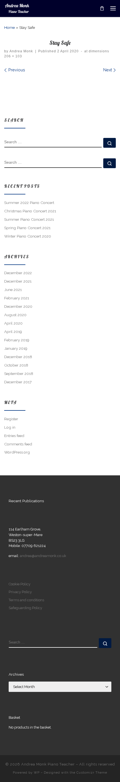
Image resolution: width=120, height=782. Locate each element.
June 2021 (13, 289)
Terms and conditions (26, 600)
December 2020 (18, 306)
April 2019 (13, 331)
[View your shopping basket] (101, 8)
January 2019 (15, 348)
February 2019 (16, 340)
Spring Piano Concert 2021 (27, 228)
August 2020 (15, 315)
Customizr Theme (91, 772)
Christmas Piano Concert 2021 (30, 211)
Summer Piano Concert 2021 (29, 219)
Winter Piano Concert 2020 (27, 236)
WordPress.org (17, 452)
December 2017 (18, 382)
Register (11, 419)
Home (9, 27)
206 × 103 (13, 56)
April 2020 (13, 323)
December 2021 (18, 281)
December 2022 (18, 273)
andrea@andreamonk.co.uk (43, 556)
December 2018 (18, 356)
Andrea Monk (21, 51)
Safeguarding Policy (25, 608)
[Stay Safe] (60, 91)
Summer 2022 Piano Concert (29, 202)
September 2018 (18, 373)
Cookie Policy (19, 584)
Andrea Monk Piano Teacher (48, 764)
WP (37, 772)
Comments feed (18, 444)
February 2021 (16, 298)
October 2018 (16, 365)
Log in (9, 427)
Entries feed (14, 435)
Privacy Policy (20, 592)
